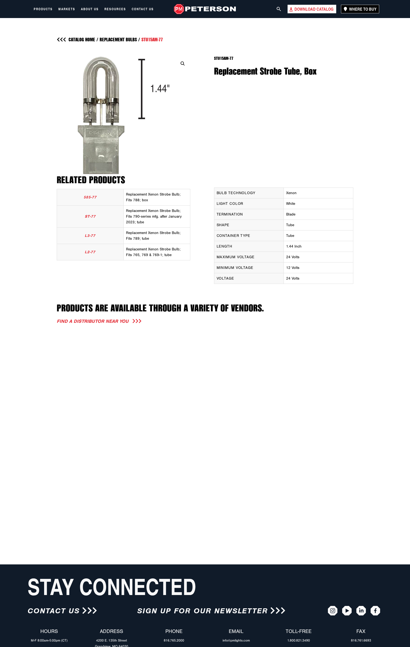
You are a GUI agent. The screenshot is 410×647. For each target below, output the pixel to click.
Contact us (53, 610)
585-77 (90, 197)
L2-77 (90, 252)
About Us (90, 9)
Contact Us (143, 9)
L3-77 (90, 236)
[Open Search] (279, 9)
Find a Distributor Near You (93, 321)
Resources (115, 9)
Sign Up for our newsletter (202, 610)
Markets (66, 9)
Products (43, 9)
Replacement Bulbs (118, 39)
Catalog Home (82, 39)
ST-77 (90, 216)
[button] (182, 63)
